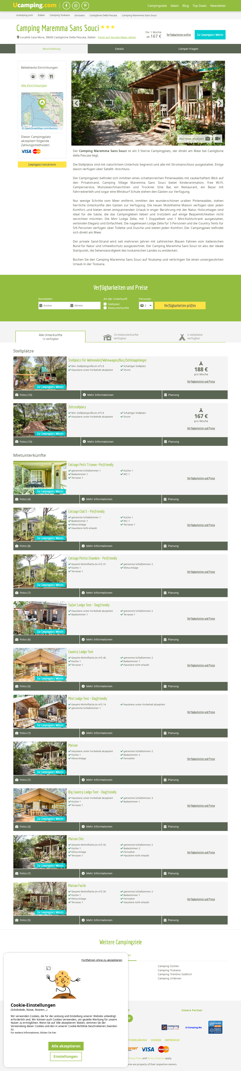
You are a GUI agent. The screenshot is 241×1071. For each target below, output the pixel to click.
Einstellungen (66, 1056)
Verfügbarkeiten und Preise (201, 381)
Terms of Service (156, 1058)
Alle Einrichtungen (34, 85)
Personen (145, 299)
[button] (42, 104)
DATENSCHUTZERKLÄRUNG (130, 1040)
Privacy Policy (135, 1058)
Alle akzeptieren (66, 1046)
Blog (185, 6)
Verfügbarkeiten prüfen (179, 34)
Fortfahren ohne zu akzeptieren (102, 960)
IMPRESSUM (172, 1040)
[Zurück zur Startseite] (34, 6)
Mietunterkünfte (118, 308)
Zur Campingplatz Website (210, 34)
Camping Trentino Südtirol (175, 974)
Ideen (175, 6)
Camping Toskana (169, 970)
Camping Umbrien (169, 978)
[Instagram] (76, 5)
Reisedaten (45, 299)
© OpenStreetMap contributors (39, 128)
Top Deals (200, 6)
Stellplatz (114, 304)
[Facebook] (66, 5)
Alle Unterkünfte (50, 337)
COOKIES (156, 1040)
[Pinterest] (85, 5)
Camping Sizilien (168, 966)
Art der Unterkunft (115, 299)
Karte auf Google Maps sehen (117, 37)
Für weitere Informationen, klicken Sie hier (33, 1032)
